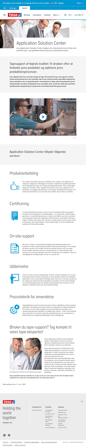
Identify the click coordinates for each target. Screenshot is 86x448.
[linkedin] (4, 436)
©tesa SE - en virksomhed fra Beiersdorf (72, 442)
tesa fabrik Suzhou (50, 414)
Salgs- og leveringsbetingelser (49, 442)
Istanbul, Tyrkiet (62, 427)
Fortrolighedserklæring (16, 442)
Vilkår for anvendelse (20, 445)
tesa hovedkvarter (37, 410)
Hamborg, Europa (62, 410)
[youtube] (9, 436)
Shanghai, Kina (62, 412)
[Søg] (65, 15)
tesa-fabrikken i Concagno (49, 410)
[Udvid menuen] (4, 15)
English (61, 3)
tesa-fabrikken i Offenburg (49, 416)
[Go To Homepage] (4, 8)
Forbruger (12, 8)
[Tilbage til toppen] (82, 401)
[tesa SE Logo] (15, 15)
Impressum (5, 442)
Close (79, 3)
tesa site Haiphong (50, 427)
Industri (24, 8)
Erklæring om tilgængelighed (31, 442)
